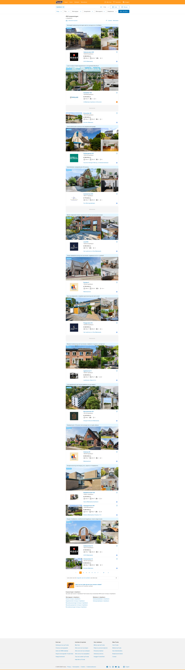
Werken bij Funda (116, 648)
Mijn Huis (77, 645)
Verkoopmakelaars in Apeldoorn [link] (101, 601)
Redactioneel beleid (117, 653)
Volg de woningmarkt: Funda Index (64, 653)
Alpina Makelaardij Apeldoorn (90, 502)
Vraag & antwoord (60, 656)
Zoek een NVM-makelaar (62, 651)
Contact (114, 656)
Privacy (69, 667)
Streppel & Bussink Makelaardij (91, 420)
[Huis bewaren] (117, 52)
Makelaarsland (87, 291)
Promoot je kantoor (98, 651)
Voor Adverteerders (117, 651)
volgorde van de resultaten (83, 578)
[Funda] (59, 2)
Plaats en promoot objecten (101, 648)
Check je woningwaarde (62, 648)
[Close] (63, 7)
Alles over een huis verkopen (82, 651)
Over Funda (115, 645)
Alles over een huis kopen (81, 648)
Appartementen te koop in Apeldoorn (75, 601)
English (127, 667)
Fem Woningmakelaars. (89, 203)
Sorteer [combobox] (113, 20)
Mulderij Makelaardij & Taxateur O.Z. (92, 515)
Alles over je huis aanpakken (82, 653)
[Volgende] (108, 572)
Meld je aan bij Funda (99, 645)
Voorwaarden (76, 667)
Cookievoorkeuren (91, 667)
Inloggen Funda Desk (99, 656)
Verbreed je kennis (98, 653)
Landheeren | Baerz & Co (89, 380)
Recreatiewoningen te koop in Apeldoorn (76, 607)
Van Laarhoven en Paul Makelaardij (92, 251)
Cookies (83, 667)
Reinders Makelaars (88, 122)
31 (103, 572)
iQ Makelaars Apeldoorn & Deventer (92, 102)
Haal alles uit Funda (80, 659)
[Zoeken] (101, 7)
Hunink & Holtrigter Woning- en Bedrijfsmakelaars (95, 162)
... (100, 572)
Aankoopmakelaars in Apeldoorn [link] (101, 599)
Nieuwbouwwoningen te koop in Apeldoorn (77, 603)
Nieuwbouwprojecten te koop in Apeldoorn (77, 605)
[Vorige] (75, 572)
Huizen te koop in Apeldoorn (73, 599)
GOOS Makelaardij (88, 61)
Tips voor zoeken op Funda (82, 656)
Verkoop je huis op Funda (62, 645)
